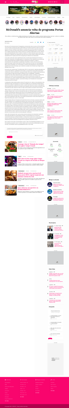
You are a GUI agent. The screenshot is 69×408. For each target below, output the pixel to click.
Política (31, 17)
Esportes (18, 17)
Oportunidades (37, 17)
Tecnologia (8, 17)
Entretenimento (24, 17)
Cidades (58, 17)
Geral (13, 17)
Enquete (51, 307)
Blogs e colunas (54, 179)
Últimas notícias (54, 85)
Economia (44, 17)
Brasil (63, 17)
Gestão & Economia (51, 17)
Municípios (52, 223)
